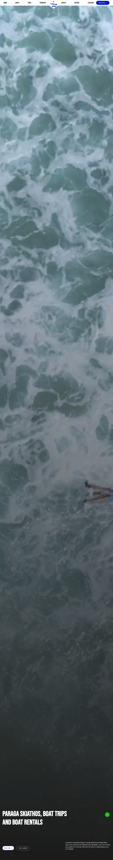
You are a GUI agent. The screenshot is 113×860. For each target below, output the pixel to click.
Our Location (23, 848)
